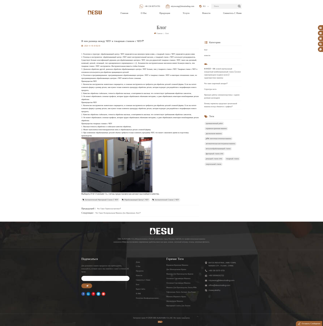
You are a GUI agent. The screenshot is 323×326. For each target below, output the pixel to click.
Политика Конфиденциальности (148, 298)
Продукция (164, 13)
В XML (138, 293)
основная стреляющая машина (178, 278)
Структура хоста (210, 89)
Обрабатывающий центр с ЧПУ (136, 199)
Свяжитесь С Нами (232, 13)
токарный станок (232, 158)
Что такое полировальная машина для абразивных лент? (118, 213)
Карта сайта (140, 289)
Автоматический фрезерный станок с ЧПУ (101, 199)
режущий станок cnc (214, 158)
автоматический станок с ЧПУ (167, 199)
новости (207, 55)
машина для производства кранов (179, 273)
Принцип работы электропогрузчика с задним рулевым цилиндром (221, 96)
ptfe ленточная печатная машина (218, 138)
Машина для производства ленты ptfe (181, 287)
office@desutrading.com (219, 285)
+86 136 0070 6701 (152, 6)
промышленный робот (214, 123)
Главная (124, 13)
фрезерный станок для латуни (178, 305)
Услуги (186, 13)
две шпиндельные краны (176, 269)
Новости (206, 13)
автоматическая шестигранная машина (220, 143)
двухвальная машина (214, 133)
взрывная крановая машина (216, 128)
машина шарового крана (176, 296)
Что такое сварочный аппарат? (216, 83)
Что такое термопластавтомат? (109, 208)
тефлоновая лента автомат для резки (181, 292)
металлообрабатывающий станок (218, 148)
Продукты (139, 270)
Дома (138, 262)
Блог (137, 284)
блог (167, 33)
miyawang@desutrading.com (182, 6)
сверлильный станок (213, 164)
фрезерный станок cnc (214, 153)
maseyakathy (214, 290)
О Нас (144, 13)
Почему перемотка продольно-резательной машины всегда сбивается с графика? (220, 105)
